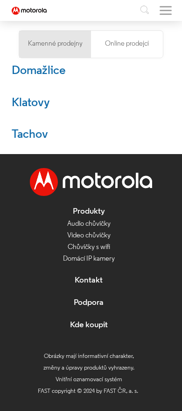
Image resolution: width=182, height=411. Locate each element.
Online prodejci (127, 43)
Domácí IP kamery (89, 259)
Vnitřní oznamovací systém (89, 380)
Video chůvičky (89, 235)
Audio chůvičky (89, 224)
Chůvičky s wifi (89, 247)
